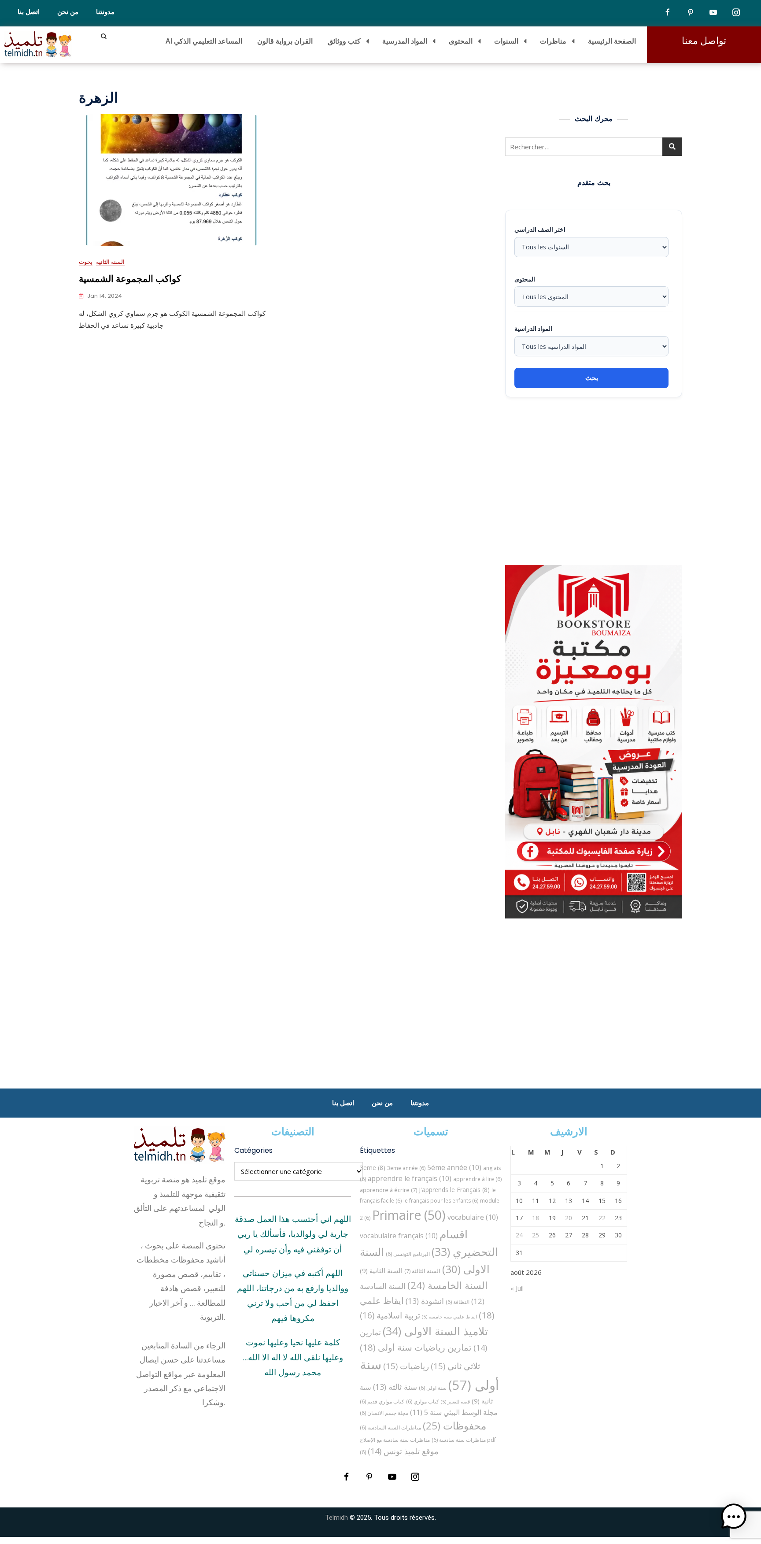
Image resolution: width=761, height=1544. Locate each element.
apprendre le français (409, 1178)
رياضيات (406, 1365)
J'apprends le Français (454, 1189)
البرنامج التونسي (408, 1254)
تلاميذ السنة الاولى (435, 1330)
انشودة (425, 1301)
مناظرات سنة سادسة (459, 1440)
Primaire (409, 1215)
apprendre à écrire (388, 1190)
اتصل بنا (29, 12)
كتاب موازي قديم (382, 1401)
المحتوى (461, 41)
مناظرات (553, 41)
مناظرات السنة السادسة (390, 1427)
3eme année (406, 1168)
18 (535, 1218)
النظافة (457, 1302)
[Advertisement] (595, 481)
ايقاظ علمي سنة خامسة (449, 1317)
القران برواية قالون (285, 41)
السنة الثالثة (422, 1271)
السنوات (506, 41)
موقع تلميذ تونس (403, 1450)
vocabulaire (472, 1217)
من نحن (67, 12)
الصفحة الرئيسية (612, 41)
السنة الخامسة (447, 1285)
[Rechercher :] (593, 146)
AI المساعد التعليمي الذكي (204, 41)
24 (519, 1235)
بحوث (85, 262)
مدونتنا (105, 12)
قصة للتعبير (455, 1402)
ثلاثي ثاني (455, 1365)
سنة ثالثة (395, 1386)
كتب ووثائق (344, 41)
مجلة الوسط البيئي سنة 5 (454, 1412)
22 (602, 1218)
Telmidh (336, 1518)
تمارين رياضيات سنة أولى (416, 1347)
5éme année (454, 1167)
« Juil (517, 1288)
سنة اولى (433, 1388)
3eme (372, 1167)
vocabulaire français (399, 1235)
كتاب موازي (422, 1401)
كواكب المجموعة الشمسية (130, 278)
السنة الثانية (110, 262)
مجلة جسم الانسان (384, 1413)
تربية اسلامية (390, 1315)
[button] (734, 1517)
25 (535, 1235)
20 (568, 1218)
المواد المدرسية (404, 41)
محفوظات (454, 1426)
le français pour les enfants (440, 1200)
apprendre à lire (477, 1179)
